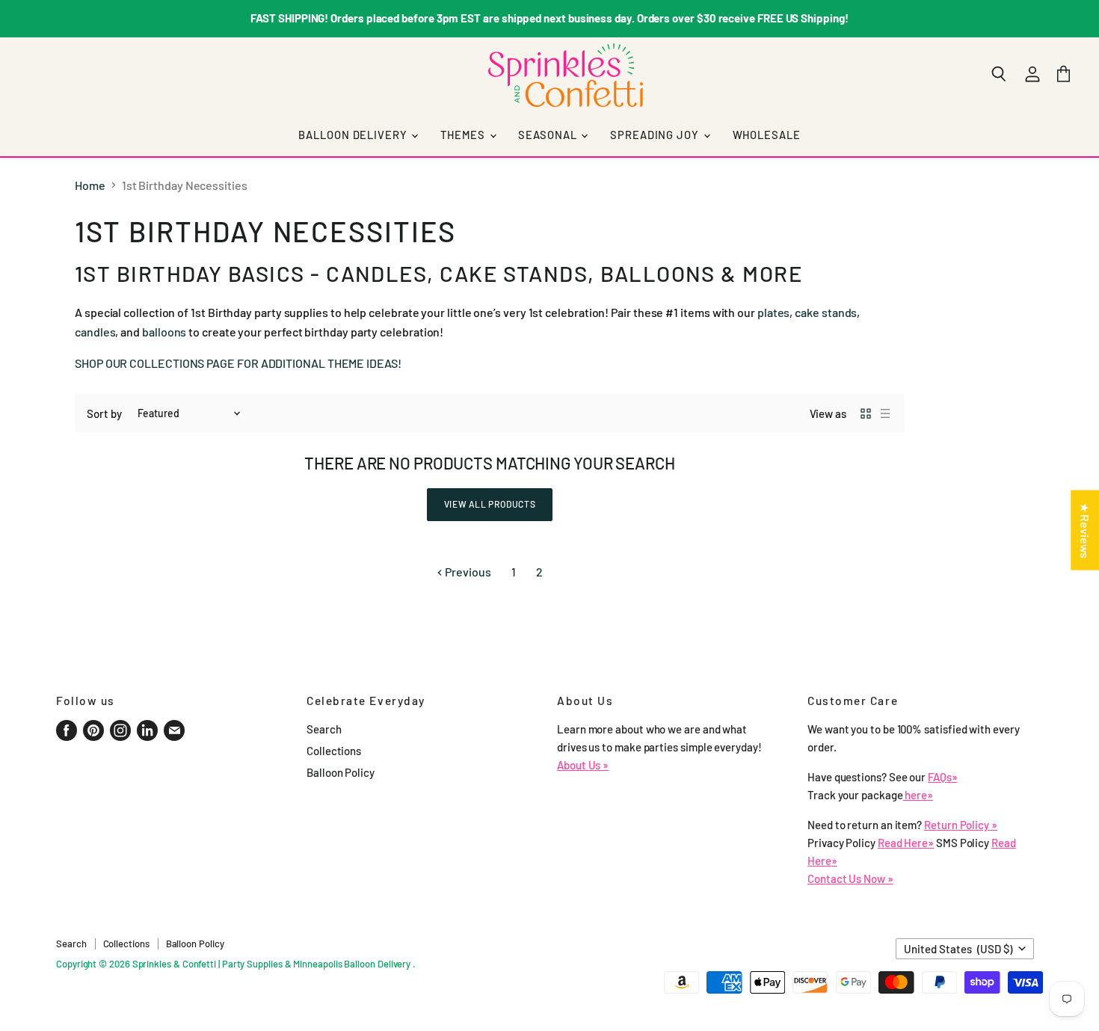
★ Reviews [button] (1085, 530)
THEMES (463, 134)
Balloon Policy (341, 772)
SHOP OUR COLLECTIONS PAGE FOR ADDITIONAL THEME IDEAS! (238, 363)
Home (90, 185)
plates (773, 312)
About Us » (583, 765)
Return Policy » (960, 824)
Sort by (104, 413)
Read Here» (906, 842)
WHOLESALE (767, 134)
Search (324, 729)
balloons (164, 331)
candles (95, 331)
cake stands (826, 312)
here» (918, 794)
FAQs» (943, 777)
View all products (489, 504)
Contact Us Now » (850, 878)
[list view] (885, 413)
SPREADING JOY (655, 134)
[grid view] (865, 413)
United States (958, 948)
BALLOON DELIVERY (354, 134)
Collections (334, 750)
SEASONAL (548, 134)
